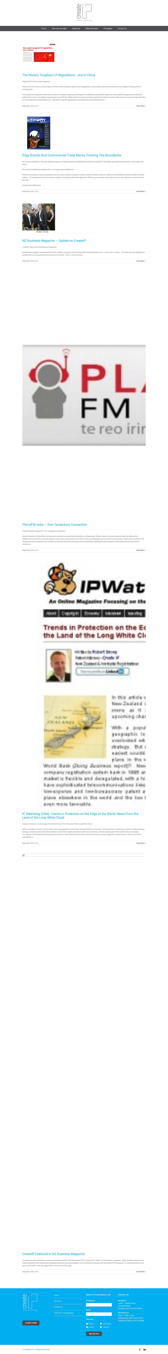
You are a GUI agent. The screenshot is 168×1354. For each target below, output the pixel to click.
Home (43, 28)
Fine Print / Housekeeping (64, 1313)
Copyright (106, 1327)
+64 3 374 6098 (138, 1321)
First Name (91, 1301)
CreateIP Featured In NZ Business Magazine (53, 1254)
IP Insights (108, 28)
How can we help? (59, 28)
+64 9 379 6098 (136, 1308)
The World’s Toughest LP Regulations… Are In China (58, 75)
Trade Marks (107, 1324)
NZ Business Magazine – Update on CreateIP (54, 241)
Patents (91, 1324)
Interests (89, 1319)
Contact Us (122, 28)
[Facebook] (140, 1349)
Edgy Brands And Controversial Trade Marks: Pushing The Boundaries (71, 155)
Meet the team (92, 28)
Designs (91, 1327)
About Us (76, 28)
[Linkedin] (145, 1349)
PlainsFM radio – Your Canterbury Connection (54, 524)
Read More (140, 106)
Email (89, 1310)
